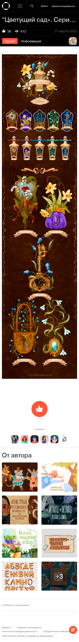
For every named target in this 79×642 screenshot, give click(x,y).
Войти (44, 6)
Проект (10, 41)
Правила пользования (29, 627)
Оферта (6, 627)
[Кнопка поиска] (32, 6)
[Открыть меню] (20, 6)
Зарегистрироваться (63, 6)
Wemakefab (46, 636)
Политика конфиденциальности (19, 631)
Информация (31, 41)
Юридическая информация (59, 631)
